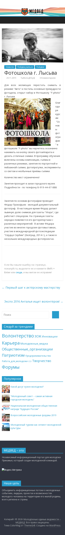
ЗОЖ (38, 336)
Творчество (41, 361)
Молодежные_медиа (34, 343)
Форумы (11, 367)
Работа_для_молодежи (15, 361)
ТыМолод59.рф (28, 78)
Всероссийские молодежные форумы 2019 (33, 415)
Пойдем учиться (25, 67)
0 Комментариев (47, 78)
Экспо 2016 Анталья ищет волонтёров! (33, 301)
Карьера (11, 343)
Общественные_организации (27, 349)
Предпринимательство (38, 355)
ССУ (30, 361)
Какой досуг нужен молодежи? (27, 386)
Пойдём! (40, 67)
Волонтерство (18, 336)
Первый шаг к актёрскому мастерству (31, 287)
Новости (10, 67)
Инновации (50, 336)
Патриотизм (13, 355)
